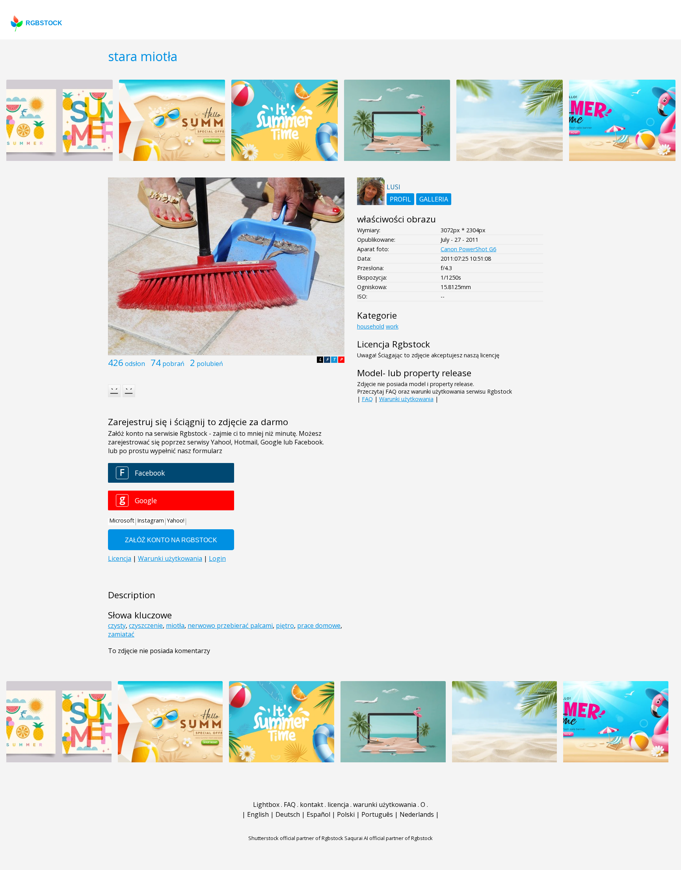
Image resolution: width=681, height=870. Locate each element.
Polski (346, 814)
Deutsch (287, 814)
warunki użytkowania (384, 804)
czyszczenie (146, 625)
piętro (285, 625)
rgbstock (44, 23)
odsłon (135, 363)
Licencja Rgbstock (393, 344)
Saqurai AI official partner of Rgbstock (388, 838)
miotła (175, 625)
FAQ (367, 399)
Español (318, 814)
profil (400, 199)
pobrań (173, 363)
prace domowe (318, 625)
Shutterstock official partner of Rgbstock (295, 838)
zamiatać (121, 634)
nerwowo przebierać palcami (230, 625)
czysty (117, 625)
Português (377, 814)
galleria (433, 199)
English (258, 814)
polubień (210, 363)
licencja (338, 804)
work (392, 326)
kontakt (311, 804)
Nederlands (417, 814)
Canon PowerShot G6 (468, 249)
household (370, 326)
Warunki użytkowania (406, 399)
